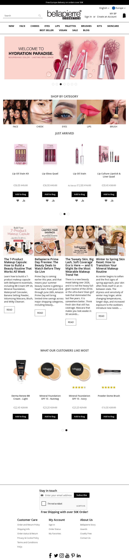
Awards (83, 529)
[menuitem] (11, 26)
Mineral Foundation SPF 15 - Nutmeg (50, 397)
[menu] (64, 28)
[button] (119, 8)
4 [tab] (64, 84)
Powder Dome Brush (109, 395)
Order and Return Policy (28, 524)
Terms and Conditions (27, 542)
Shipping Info (23, 529)
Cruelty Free (86, 533)
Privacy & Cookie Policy (28, 538)
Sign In (88, 16)
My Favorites (55, 533)
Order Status (55, 529)
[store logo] (64, 15)
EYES (64, 126)
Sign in (52, 524)
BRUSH (113, 126)
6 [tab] (72, 84)
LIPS (89, 126)
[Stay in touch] (59, 495)
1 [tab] (53, 84)
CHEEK (39, 126)
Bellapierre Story (88, 524)
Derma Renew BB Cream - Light (20, 397)
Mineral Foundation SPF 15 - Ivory (79, 397)
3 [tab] (61, 84)
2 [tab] (57, 84)
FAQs (19, 546)
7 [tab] (76, 84)
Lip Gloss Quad (50, 173)
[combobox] (22, 15)
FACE (15, 126)
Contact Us (85, 538)
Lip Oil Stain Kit (20, 173)
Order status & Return (27, 533)
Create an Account (106, 16)
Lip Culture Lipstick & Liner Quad (109, 175)
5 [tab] (68, 84)
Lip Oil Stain (79, 173)
